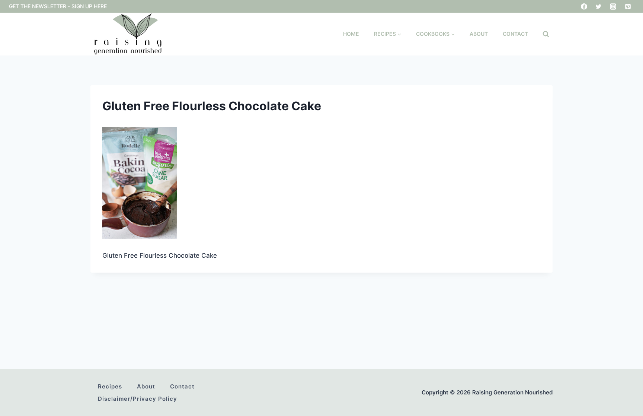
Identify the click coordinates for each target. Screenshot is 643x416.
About (479, 34)
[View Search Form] (546, 34)
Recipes (110, 386)
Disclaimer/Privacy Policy (137, 398)
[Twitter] (598, 6)
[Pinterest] (627, 6)
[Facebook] (584, 6)
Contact (515, 34)
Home (351, 34)
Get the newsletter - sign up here (58, 6)
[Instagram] (613, 6)
